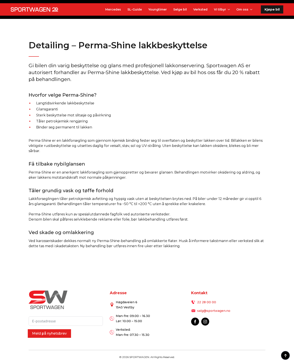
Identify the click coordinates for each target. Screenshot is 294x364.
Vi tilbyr (220, 9)
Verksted (200, 9)
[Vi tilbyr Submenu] (228, 9)
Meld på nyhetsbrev (49, 333)
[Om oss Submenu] (250, 9)
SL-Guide (134, 9)
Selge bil (180, 9)
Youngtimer (157, 9)
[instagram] (205, 322)
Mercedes (113, 9)
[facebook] (195, 322)
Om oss (242, 9)
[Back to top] (285, 355)
